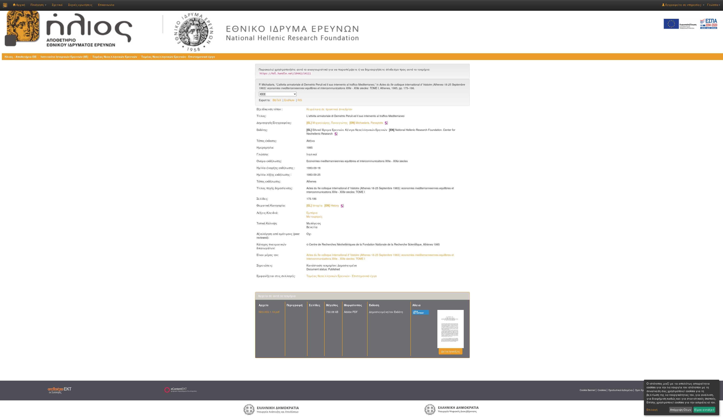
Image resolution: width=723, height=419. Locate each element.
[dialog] (681, 397)
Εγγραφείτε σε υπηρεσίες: (683, 5)
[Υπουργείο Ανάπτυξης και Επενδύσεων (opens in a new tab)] (271, 409)
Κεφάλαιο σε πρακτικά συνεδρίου (329, 109)
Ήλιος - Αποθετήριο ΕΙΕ (21, 56)
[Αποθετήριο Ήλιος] (5, 5)
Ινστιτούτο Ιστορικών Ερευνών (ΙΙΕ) (64, 56)
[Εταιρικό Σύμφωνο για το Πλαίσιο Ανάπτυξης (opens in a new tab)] (691, 23)
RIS (299, 100)
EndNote (289, 100)
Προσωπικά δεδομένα (621, 390)
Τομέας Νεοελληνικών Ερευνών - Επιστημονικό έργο (178, 56)
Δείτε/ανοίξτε (450, 351)
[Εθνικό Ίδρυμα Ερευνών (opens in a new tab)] (269, 31)
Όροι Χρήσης (642, 390)
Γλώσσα (712, 5)
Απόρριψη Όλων (680, 409)
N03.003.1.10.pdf (269, 312)
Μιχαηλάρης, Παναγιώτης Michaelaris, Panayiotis (345, 122)
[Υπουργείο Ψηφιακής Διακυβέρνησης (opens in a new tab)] (452, 409)
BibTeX (277, 100)
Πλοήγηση (37, 5)
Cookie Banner (587, 390)
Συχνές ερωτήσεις (80, 5)
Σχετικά (57, 5)
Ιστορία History (323, 205)
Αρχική (20, 5)
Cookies (602, 390)
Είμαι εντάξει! (704, 409)
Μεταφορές (315, 216)
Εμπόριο (312, 213)
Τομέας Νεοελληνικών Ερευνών (114, 56)
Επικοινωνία (106, 5)
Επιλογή (652, 409)
